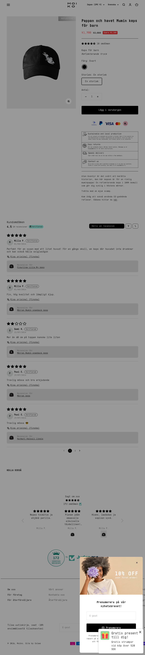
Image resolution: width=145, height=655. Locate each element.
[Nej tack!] (140, 633)
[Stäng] (137, 562)
